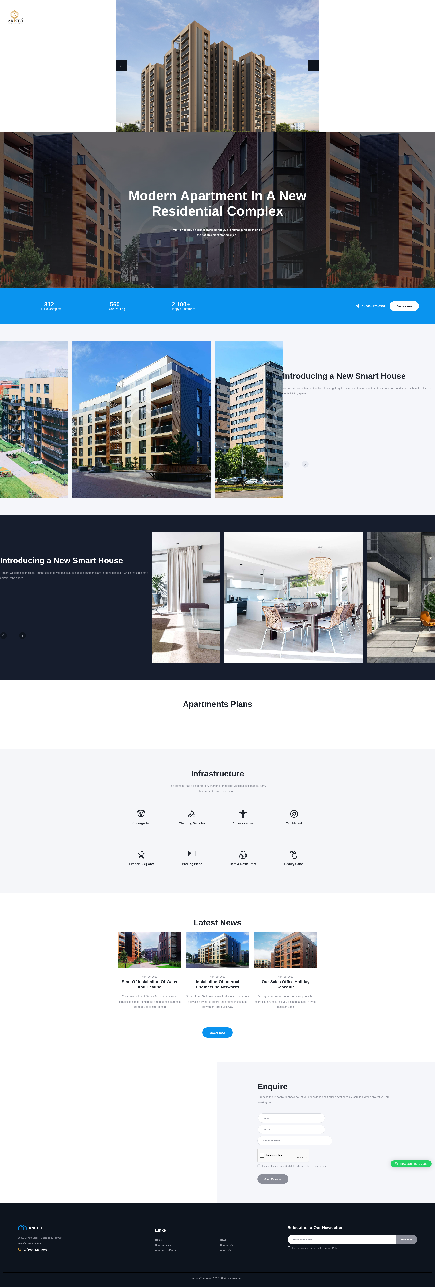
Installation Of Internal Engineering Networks (217, 984)
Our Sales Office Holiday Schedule (285, 984)
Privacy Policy (331, 1248)
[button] (411, 1163)
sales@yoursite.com (29, 1243)
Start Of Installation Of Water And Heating (150, 984)
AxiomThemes (201, 1278)
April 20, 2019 (149, 976)
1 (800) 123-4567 (35, 1249)
